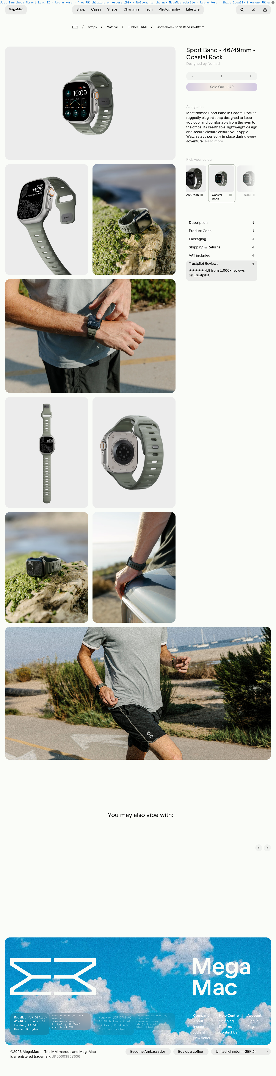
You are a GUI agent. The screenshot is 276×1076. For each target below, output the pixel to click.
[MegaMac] (16, 9)
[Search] (242, 9)
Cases (96, 9)
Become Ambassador (147, 1051)
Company (201, 1015)
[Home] (74, 27)
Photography (169, 9)
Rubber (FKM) (137, 27)
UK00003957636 (66, 1056)
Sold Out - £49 (222, 87)
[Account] (253, 9)
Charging (131, 9)
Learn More (63, 2)
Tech (149, 9)
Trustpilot (201, 275)
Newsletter (201, 1038)
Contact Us (228, 1032)
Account (254, 1015)
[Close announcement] (272, 2)
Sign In (253, 1021)
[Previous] (258, 847)
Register (254, 1027)
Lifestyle (192, 9)
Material (112, 27)
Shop (81, 9)
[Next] (267, 847)
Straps (112, 9)
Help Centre (229, 1015)
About (198, 1021)
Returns (225, 1027)
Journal (199, 1032)
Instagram (201, 1027)
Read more (214, 141)
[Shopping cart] (265, 9)
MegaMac (31, 1051)
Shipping (226, 1021)
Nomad (214, 63)
